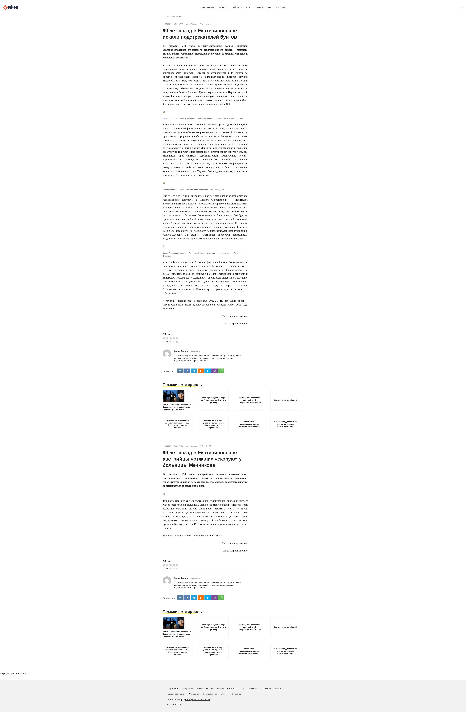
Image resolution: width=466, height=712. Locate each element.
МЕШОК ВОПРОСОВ (276, 7)
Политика (236, 693)
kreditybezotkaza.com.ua (197, 699)
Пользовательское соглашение (256, 688)
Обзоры (224, 693)
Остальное (194, 693)
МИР (248, 7)
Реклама (279, 688)
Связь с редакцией (176, 693)
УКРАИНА (258, 7)
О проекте (188, 688)
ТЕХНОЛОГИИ (207, 7)
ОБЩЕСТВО (223, 7)
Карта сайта (173, 688)
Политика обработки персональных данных (217, 688)
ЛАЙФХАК (237, 7)
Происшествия (210, 693)
